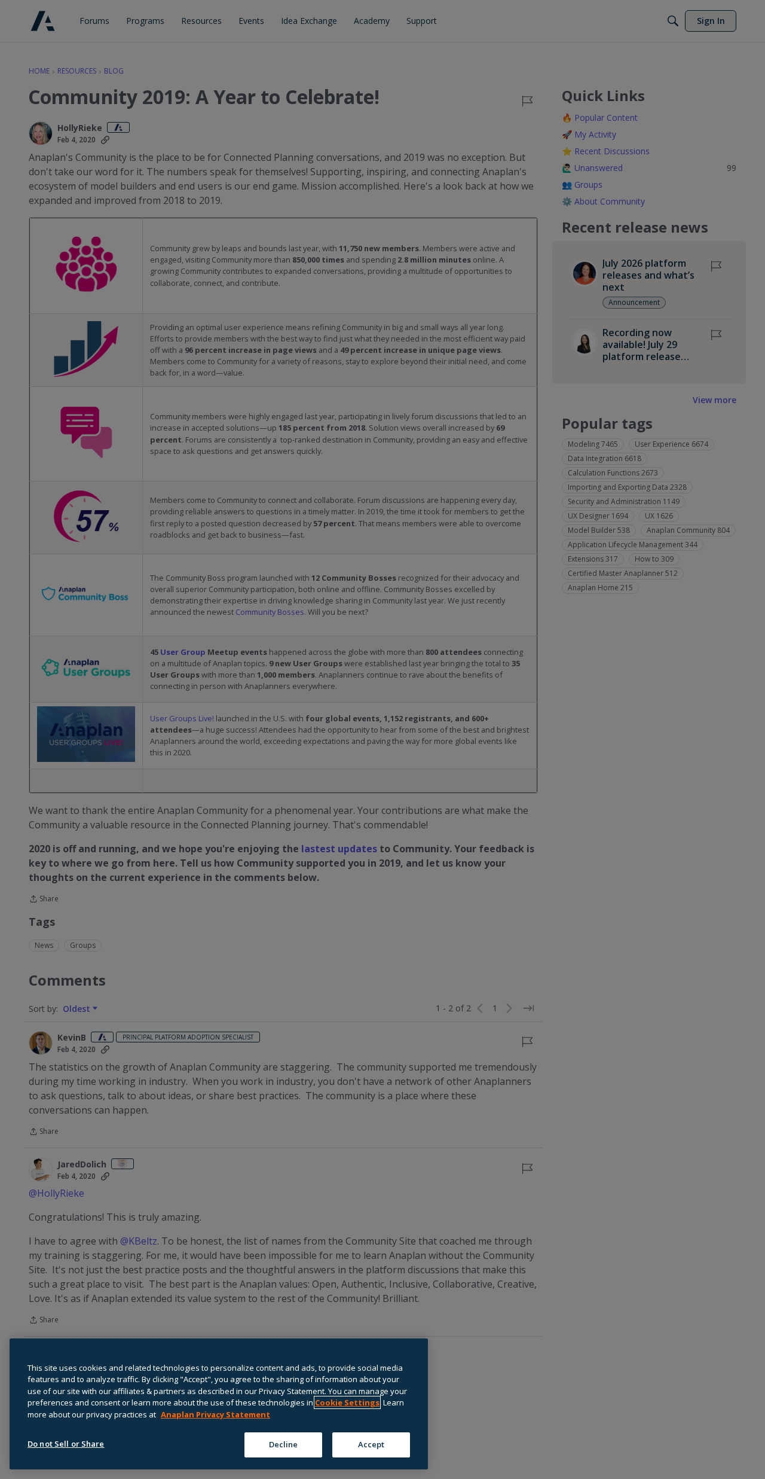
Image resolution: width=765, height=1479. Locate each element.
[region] (219, 1403)
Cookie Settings (347, 1402)
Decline (283, 1444)
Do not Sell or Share (66, 1443)
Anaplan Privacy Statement (215, 1414)
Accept (371, 1444)
